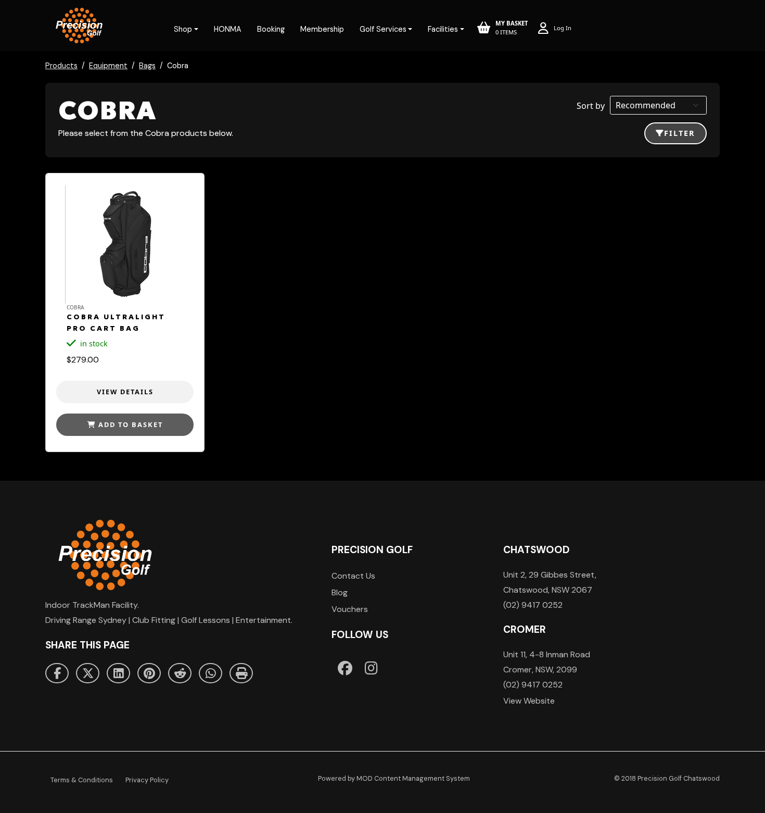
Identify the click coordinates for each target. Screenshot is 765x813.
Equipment (108, 65)
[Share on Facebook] (57, 673)
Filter (679, 133)
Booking (271, 29)
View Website (529, 700)
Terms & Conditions (81, 780)
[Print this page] (241, 673)
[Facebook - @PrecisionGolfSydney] (345, 668)
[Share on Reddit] (180, 673)
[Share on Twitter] (87, 673)
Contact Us (353, 575)
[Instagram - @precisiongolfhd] (371, 668)
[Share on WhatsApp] (210, 673)
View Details (125, 391)
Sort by (591, 105)
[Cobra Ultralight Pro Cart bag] (125, 244)
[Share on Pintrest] (149, 673)
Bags (147, 65)
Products (61, 65)
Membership (322, 29)
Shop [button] (183, 29)
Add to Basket (129, 424)
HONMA (227, 29)
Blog (340, 592)
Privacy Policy (147, 780)
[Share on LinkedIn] (118, 673)
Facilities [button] (443, 29)
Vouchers (350, 609)
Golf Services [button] (383, 29)
